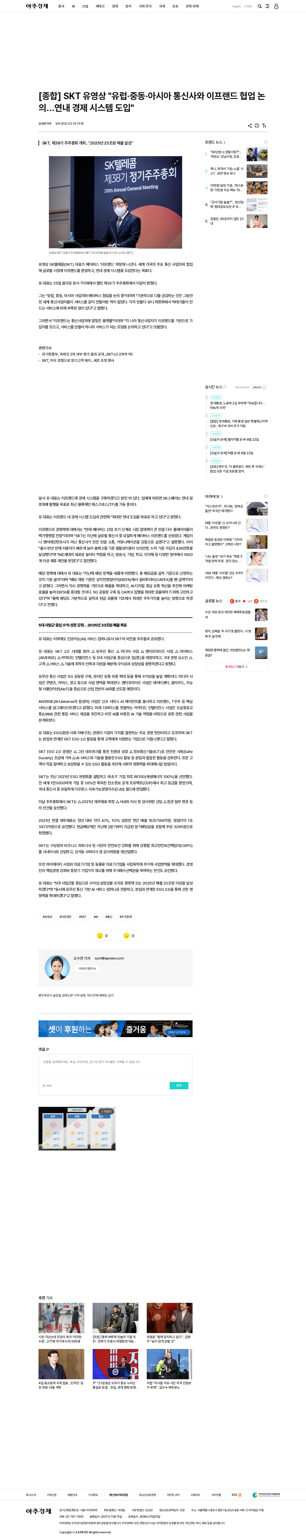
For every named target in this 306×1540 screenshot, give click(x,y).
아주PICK (212, 496)
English (237, 6)
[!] (265, 142)
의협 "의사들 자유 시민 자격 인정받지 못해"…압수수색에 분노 (169, 1385)
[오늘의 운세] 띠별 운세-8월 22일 (231, 453)
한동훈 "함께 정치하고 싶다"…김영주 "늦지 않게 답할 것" (168, 1339)
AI (73, 6)
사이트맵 (216, 1495)
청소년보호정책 (147, 1495)
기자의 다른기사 (87, 968)
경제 (115, 6)
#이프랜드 (66, 917)
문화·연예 (192, 6)
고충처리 (195, 1495)
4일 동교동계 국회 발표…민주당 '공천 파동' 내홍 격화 (61, 1385)
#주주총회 (126, 917)
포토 (175, 6)
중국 (61, 6)
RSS (234, 1495)
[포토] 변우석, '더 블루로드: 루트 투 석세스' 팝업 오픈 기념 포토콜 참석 (237, 469)
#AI (96, 917)
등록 (179, 1085)
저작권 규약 (173, 1495)
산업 (85, 6)
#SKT (82, 917)
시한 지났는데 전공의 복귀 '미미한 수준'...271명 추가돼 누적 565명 (60, 1339)
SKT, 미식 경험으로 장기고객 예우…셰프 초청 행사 (78, 360)
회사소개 (31, 1495)
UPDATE (257, 387)
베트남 (263, 601)
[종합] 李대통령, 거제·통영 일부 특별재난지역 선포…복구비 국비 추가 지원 (238, 423)
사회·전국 (145, 6)
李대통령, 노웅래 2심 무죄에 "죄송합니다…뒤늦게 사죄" (237, 405)
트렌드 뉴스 (213, 142)
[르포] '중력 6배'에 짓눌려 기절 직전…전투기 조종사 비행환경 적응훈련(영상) (115, 1339)
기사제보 (93, 1495)
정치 (128, 6)
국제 (162, 6)
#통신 (108, 917)
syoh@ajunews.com (109, 958)
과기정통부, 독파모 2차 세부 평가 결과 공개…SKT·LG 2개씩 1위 (87, 354)
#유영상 (47, 917)
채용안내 (72, 1495)
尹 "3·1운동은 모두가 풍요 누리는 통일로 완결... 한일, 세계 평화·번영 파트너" (114, 1385)
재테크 (100, 6)
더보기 (224, 668)
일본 (250, 601)
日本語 (248, 6)
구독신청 (51, 1495)
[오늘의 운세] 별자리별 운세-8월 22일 (234, 440)
